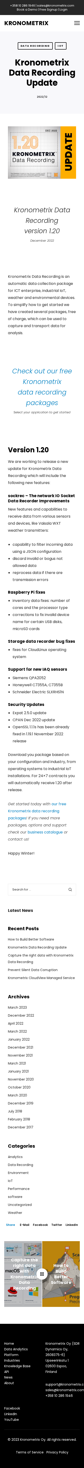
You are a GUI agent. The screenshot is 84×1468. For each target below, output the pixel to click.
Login (63, 9)
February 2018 (19, 1119)
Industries (12, 1360)
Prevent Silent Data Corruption (33, 970)
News (8, 1377)
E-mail (24, 1225)
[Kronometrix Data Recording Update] (42, 1274)
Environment (18, 1172)
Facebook (40, 1225)
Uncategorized (20, 1204)
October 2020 (19, 1087)
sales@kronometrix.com (55, 5)
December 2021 (20, 1047)
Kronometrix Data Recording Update (37, 947)
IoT (61, 46)
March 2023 (17, 1007)
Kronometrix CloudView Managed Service (41, 978)
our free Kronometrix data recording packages (37, 811)
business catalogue (45, 832)
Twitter (56, 1225)
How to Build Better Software (31, 939)
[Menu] (75, 23)
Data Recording (35, 46)
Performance (19, 1188)
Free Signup (48, 9)
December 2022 (21, 1015)
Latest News (20, 910)
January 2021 (18, 1071)
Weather (15, 1212)
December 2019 (20, 1103)
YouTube (11, 1419)
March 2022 (17, 1031)
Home (9, 1343)
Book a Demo (27, 9)
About (9, 1383)
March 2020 (17, 1095)
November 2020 (21, 1079)
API (6, 1371)
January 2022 (19, 1039)
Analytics (15, 1156)
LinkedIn (72, 1225)
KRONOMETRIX (26, 23)
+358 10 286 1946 (22, 5)
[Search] (70, 889)
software (15, 1196)
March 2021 (17, 1063)
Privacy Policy (57, 1452)
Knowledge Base (17, 1366)
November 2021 (20, 1055)
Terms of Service (30, 1452)
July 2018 (15, 1111)
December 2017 (20, 1127)
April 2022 (15, 1023)
